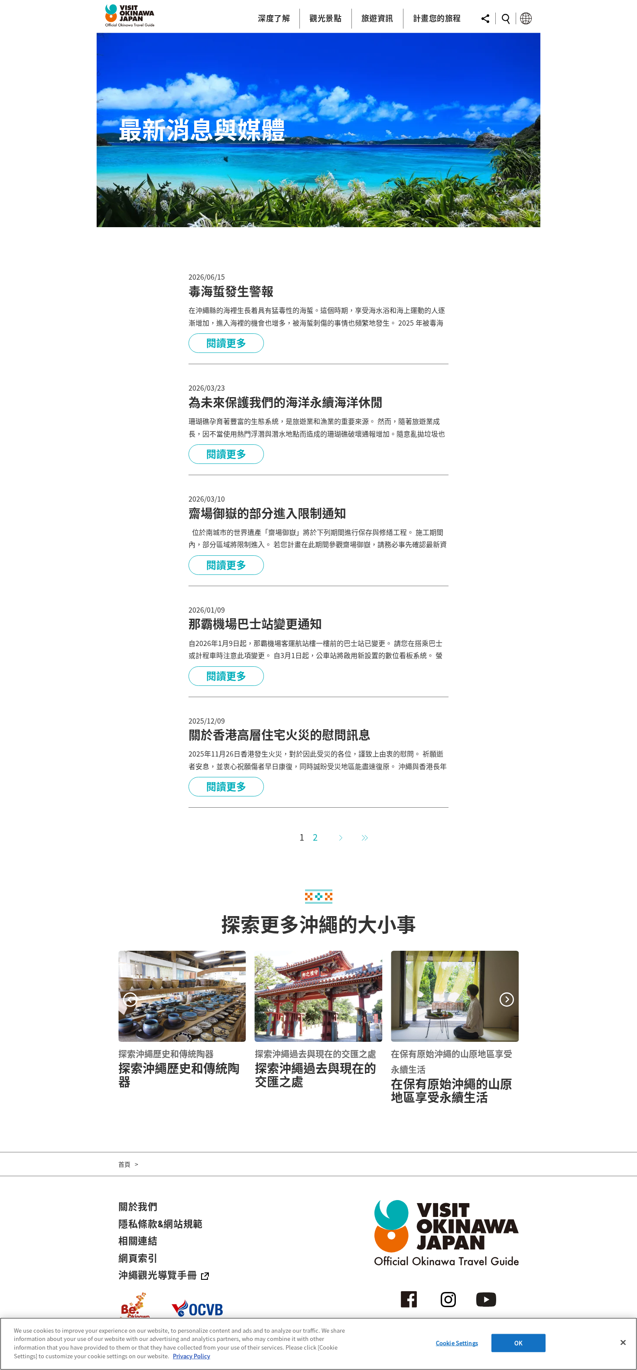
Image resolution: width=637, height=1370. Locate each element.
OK (518, 1343)
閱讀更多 (226, 343)
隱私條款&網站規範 (160, 1223)
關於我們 (138, 1206)
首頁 (124, 1164)
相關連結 (138, 1240)
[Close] (623, 1342)
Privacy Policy (191, 1355)
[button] (130, 1000)
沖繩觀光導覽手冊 (157, 1274)
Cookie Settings (457, 1343)
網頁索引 (138, 1257)
